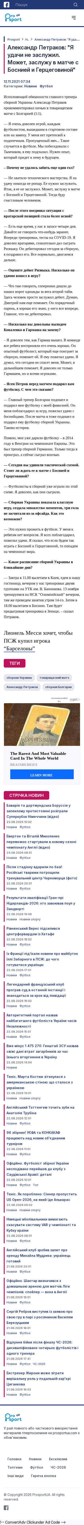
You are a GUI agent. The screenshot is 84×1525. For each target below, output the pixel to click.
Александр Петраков (22, 687)
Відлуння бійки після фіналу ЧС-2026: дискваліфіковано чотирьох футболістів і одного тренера (42, 1347)
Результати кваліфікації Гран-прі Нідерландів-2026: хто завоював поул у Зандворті (41, 903)
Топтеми (15, 1467)
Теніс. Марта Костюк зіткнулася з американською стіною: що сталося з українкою (40, 1082)
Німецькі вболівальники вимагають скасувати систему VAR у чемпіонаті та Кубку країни (41, 1224)
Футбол (46, 86)
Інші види (15, 1476)
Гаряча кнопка (43, 1476)
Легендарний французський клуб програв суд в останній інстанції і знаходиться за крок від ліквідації (36, 989)
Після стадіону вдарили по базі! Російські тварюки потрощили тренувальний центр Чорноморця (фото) (42, 872)
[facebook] (6, 4)
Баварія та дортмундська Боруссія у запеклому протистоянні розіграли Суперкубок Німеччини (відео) (38, 811)
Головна (14, 1459)
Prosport (13, 39)
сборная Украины (19, 677)
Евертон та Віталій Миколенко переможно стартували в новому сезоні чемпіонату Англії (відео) (41, 841)
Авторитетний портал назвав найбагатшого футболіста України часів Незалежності (42, 1020)
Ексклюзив (58, 1459)
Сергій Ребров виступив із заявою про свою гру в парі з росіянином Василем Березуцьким (40, 1317)
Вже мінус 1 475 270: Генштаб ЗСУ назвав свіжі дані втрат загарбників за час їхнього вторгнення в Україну (42, 1051)
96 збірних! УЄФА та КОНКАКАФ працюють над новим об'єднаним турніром (36, 1138)
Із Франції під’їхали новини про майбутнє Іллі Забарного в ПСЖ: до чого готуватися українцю (42, 959)
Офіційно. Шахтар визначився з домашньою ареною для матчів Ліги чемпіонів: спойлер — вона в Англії (38, 1286)
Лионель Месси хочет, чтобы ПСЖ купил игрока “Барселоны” (38, 640)
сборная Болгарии (58, 687)
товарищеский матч (54, 677)
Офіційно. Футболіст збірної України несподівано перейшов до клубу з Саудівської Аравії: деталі (38, 1168)
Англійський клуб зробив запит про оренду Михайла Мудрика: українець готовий (38, 1255)
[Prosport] (13, 17)
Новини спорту (30, 919)
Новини (30, 86)
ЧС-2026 (39, 1364)
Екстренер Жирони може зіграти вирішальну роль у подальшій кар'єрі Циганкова (39, 1378)
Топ (35, 1185)
